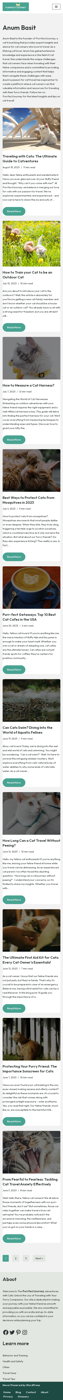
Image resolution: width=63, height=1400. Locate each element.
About (44, 1392)
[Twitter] (12, 1332)
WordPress (33, 1385)
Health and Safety (13, 1361)
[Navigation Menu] (56, 7)
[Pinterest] (18, 1332)
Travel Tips (9, 1379)
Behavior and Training (15, 1355)
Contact (31, 1392)
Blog (18, 1392)
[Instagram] (25, 1332)
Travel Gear (9, 1373)
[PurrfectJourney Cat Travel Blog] (17, 6)
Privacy (8, 1396)
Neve (6, 1385)
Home (7, 1392)
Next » (39, 1258)
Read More (12, 212)
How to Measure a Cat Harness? (28, 385)
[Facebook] (6, 1332)
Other (6, 1367)
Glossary (23, 1396)
